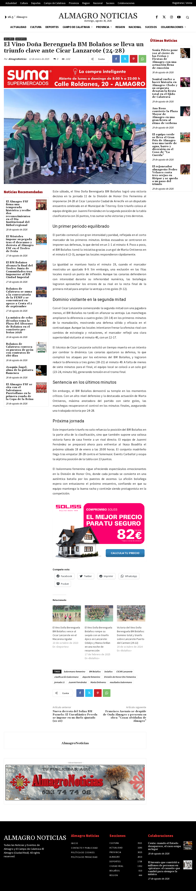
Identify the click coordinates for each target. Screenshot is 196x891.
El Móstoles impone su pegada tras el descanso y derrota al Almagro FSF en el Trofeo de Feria (20, 244)
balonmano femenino (74, 671)
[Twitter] (164, 17)
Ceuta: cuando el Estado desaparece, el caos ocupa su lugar (164, 846)
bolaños (108, 671)
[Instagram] (171, 17)
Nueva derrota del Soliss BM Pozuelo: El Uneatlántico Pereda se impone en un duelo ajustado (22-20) (75, 716)
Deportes (21, 39)
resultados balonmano (121, 682)
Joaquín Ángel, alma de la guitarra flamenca (19, 370)
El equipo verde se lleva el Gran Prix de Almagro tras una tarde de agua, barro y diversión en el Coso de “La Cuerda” (164, 145)
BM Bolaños (94, 671)
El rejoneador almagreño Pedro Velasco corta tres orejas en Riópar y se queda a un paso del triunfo (165, 175)
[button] (187, 17)
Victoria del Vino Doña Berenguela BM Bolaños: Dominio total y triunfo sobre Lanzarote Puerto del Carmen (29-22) (131, 635)
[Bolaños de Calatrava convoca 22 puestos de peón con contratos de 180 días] (41, 347)
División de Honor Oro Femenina (120, 676)
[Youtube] (179, 17)
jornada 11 (59, 682)
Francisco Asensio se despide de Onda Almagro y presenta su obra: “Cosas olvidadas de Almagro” (124, 716)
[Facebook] (156, 17)
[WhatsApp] (142, 59)
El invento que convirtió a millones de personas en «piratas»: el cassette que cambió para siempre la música (164, 868)
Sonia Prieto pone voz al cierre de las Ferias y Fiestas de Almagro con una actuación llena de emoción (165, 59)
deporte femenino (91, 676)
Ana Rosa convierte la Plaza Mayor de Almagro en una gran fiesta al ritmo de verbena (165, 116)
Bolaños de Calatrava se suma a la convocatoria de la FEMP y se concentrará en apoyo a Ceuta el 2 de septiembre (19, 297)
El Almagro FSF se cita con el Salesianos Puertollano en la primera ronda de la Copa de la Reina (19, 392)
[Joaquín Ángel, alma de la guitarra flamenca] (41, 370)
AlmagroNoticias (17, 59)
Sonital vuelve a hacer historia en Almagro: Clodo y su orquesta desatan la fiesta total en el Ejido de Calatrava (164, 88)
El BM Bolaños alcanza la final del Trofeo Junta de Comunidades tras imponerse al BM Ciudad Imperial (19, 270)
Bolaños (9, 39)
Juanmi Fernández (77, 682)
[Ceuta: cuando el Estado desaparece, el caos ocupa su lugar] (187, 845)
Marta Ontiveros (98, 682)
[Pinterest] (133, 59)
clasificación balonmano (66, 676)
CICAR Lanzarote (124, 671)
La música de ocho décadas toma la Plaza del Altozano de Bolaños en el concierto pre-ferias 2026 (19, 325)
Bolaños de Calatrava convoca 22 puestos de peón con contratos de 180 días (19, 350)
